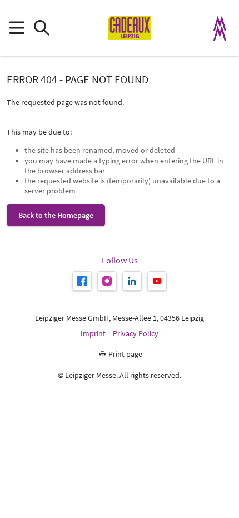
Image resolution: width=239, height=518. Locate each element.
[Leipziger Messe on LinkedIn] (132, 281)
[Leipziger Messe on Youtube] (157, 281)
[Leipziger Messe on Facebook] (82, 281)
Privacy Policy (135, 333)
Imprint (93, 333)
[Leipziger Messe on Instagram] (107, 281)
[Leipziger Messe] (220, 28)
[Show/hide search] (41, 28)
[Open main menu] (16, 28)
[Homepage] (130, 28)
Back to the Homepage (55, 215)
